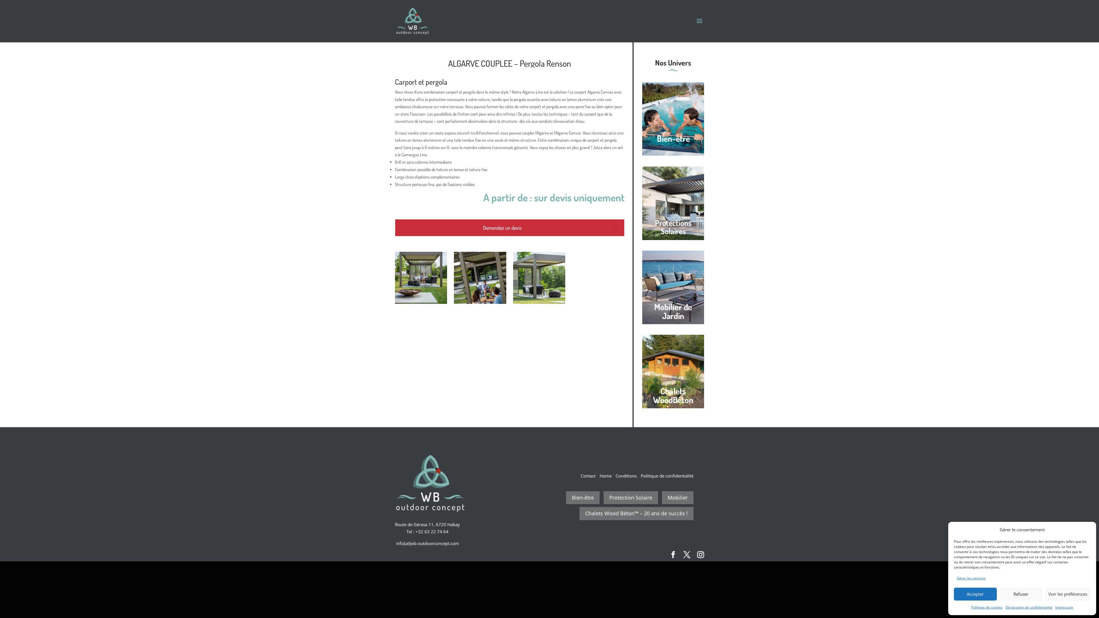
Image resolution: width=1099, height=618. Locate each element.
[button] (1087, 529)
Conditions (626, 476)
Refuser (1020, 594)
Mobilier (678, 497)
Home (606, 476)
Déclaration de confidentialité (1028, 607)
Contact (588, 476)
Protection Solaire (630, 497)
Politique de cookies (987, 607)
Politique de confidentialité (667, 476)
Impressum (1064, 607)
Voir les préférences (1067, 594)
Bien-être (583, 497)
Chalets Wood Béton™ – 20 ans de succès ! (636, 513)
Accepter (975, 594)
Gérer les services (971, 578)
